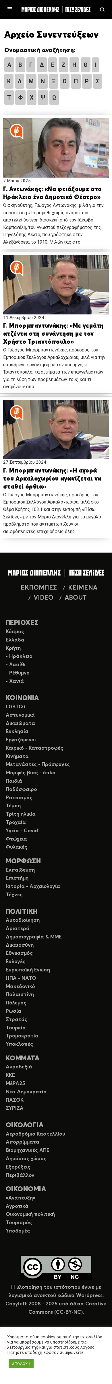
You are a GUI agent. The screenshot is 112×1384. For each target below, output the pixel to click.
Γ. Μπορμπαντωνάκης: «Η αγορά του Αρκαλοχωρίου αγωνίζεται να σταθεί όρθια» (52, 479)
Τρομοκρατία (22, 1036)
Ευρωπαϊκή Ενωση (28, 970)
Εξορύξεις (18, 1167)
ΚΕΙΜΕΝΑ (82, 588)
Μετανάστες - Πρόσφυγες (38, 764)
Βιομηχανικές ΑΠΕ (27, 1150)
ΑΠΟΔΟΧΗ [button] (21, 1364)
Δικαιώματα (20, 723)
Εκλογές (16, 961)
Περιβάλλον (20, 1175)
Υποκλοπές (19, 1044)
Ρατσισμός (19, 797)
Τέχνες (14, 894)
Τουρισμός (19, 1222)
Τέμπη (13, 805)
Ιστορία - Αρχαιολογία (33, 886)
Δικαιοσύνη (20, 945)
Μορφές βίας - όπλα (31, 772)
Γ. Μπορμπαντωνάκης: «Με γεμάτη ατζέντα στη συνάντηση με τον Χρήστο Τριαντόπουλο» (53, 334)
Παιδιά (14, 781)
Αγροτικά (17, 1206)
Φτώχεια (16, 839)
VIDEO (43, 598)
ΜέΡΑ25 (15, 1083)
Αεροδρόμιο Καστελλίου (35, 1134)
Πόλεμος (16, 1003)
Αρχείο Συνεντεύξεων (51, 35)
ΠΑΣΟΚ (15, 1100)
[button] (56, 153)
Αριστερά (18, 928)
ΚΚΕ (10, 1075)
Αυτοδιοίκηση (23, 920)
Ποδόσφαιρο (21, 789)
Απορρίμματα (22, 1142)
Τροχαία (16, 822)
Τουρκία (16, 1028)
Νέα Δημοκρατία (26, 1092)
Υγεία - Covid (22, 830)
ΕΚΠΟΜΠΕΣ (39, 588)
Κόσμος (15, 631)
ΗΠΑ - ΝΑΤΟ (21, 978)
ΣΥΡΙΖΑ (15, 1108)
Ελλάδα (15, 640)
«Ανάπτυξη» (20, 1198)
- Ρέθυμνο (18, 673)
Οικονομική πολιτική (30, 1214)
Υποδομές (18, 1231)
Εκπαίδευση (20, 870)
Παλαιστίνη (20, 994)
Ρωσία (13, 1011)
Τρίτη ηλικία (21, 814)
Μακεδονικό (20, 986)
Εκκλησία (17, 731)
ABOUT (76, 598)
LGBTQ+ (16, 707)
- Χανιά (15, 681)
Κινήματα (17, 756)
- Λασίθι (16, 664)
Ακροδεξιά (19, 1067)
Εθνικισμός (19, 953)
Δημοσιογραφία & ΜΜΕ (34, 937)
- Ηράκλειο (19, 656)
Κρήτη (13, 648)
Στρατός (16, 1019)
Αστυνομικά (20, 715)
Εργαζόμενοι (21, 739)
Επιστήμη (17, 878)
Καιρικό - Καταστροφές (34, 748)
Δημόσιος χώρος (26, 1158)
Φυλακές (16, 847)
